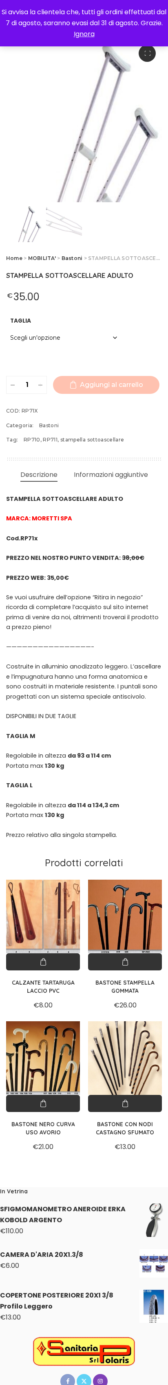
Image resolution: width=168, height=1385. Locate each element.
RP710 (32, 440)
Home (14, 258)
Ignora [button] (84, 34)
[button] (147, 53)
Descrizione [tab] (38, 474)
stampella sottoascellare (92, 440)
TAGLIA (20, 321)
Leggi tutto (125, 1103)
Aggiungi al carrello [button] (43, 961)
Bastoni (72, 258)
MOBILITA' (42, 258)
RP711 (50, 440)
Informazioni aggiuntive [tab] (111, 474)
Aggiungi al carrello (111, 385)
